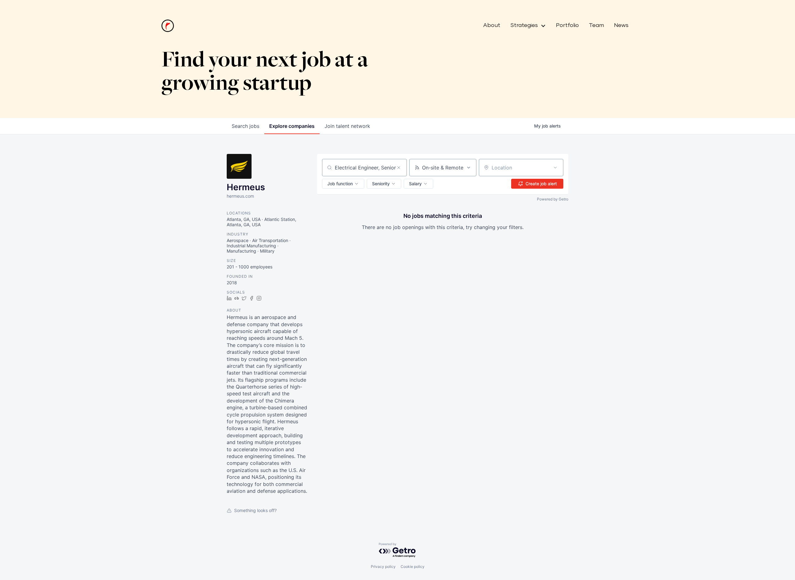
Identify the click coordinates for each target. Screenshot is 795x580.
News (621, 25)
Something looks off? (255, 510)
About (491, 25)
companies (292, 126)
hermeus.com (240, 196)
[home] (167, 26)
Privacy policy (383, 566)
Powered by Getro (552, 199)
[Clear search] (399, 167)
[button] (525, 25)
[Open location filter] (555, 167)
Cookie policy (413, 566)
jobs (245, 126)
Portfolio (567, 25)
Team (596, 25)
